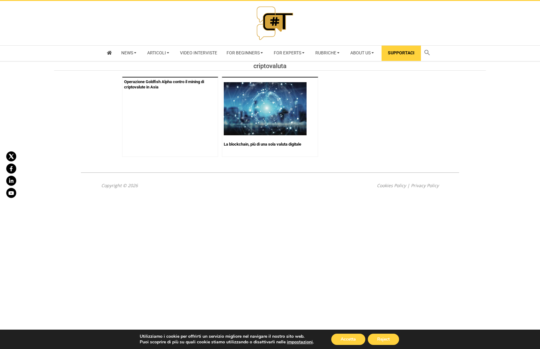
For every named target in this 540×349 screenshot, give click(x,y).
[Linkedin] (11, 181)
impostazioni (300, 342)
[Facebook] (11, 168)
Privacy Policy (425, 185)
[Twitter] (11, 156)
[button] (429, 53)
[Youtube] (11, 193)
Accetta (348, 339)
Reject (383, 339)
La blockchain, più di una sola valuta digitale (262, 144)
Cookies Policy (391, 185)
